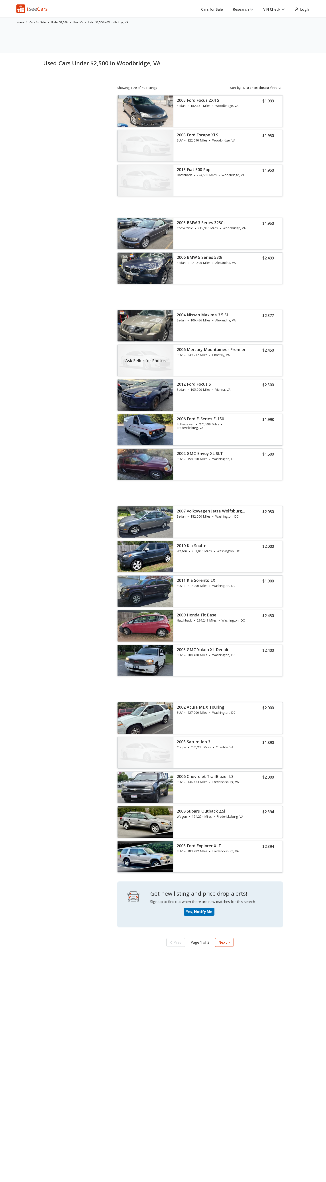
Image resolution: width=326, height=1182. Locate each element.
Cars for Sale (212, 9)
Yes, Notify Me (199, 911)
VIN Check (271, 9)
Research (241, 9)
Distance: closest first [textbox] (260, 88)
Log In (304, 9)
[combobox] (263, 88)
